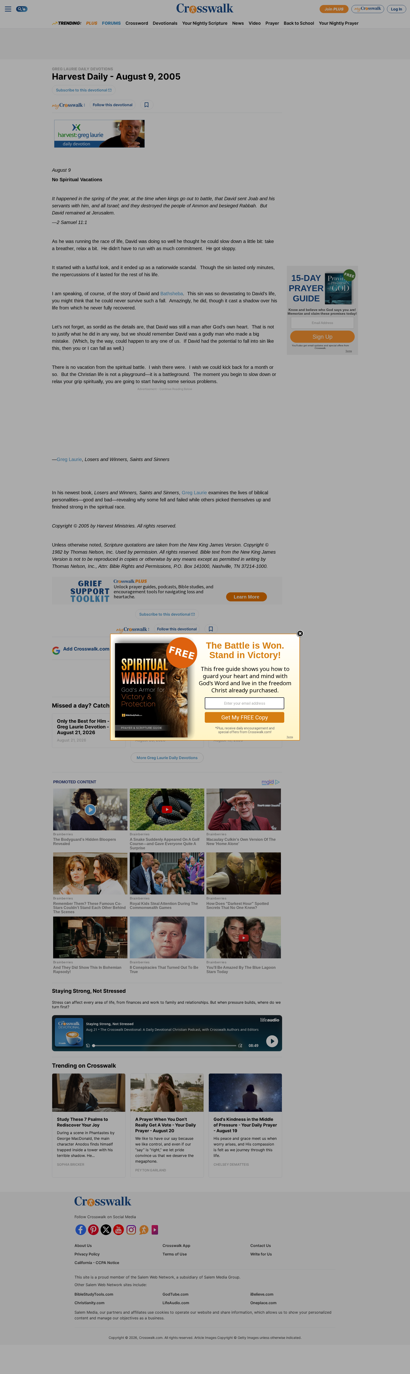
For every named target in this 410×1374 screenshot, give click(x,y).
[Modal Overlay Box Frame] (205, 687)
